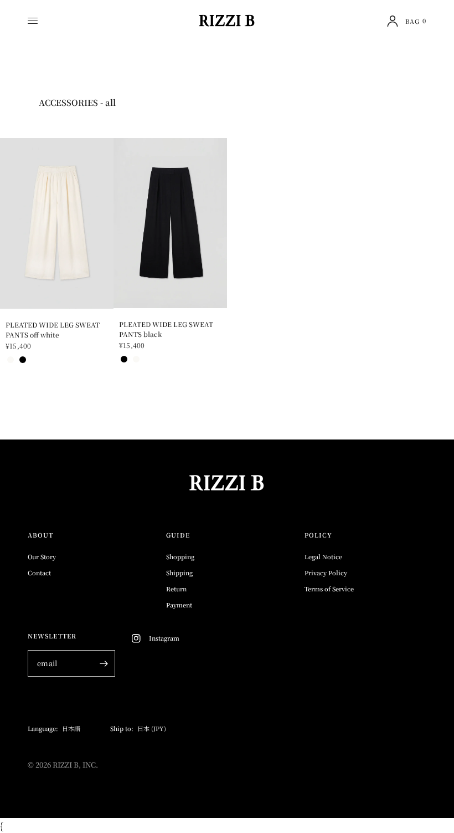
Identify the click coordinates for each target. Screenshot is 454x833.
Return (176, 588)
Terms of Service (329, 588)
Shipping (179, 572)
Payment (179, 604)
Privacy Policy (326, 572)
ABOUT (41, 535)
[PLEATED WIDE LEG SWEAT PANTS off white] (57, 223)
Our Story (42, 556)
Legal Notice (323, 556)
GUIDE (178, 535)
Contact (39, 572)
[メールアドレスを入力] (104, 663)
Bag (415, 20)
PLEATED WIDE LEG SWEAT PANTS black (166, 329)
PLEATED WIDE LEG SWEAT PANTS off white (53, 329)
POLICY (319, 535)
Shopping (180, 556)
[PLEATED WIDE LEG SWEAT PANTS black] (170, 223)
